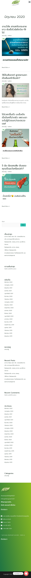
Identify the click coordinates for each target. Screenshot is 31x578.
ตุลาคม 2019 (7, 327)
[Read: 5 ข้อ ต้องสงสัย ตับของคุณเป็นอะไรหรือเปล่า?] (15, 183)
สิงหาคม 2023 (8, 282)
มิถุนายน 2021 (8, 288)
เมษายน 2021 (8, 291)
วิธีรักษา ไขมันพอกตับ (10, 250)
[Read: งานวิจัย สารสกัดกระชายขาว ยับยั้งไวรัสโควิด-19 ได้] (15, 47)
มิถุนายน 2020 (8, 305)
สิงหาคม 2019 (8, 333)
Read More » (6, 67)
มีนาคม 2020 (8, 313)
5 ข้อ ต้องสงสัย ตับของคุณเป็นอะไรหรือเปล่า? (14, 167)
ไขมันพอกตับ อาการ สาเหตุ (11, 247)
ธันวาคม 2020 (8, 296)
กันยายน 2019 (8, 330)
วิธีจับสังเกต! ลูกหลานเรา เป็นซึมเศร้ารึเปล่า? (14, 76)
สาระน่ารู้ (4, 35)
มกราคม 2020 (8, 319)
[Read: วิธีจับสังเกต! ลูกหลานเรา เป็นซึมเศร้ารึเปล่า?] (15, 90)
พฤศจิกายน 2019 (9, 325)
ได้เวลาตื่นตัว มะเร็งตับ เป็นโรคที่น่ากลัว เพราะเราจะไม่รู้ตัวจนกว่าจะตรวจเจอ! (14, 119)
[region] (15, 562)
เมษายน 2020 (8, 310)
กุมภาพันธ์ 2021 (8, 293)
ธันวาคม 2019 (8, 322)
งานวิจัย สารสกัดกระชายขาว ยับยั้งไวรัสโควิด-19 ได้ (14, 29)
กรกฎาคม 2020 (8, 302)
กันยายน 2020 (8, 299)
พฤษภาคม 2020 (9, 308)
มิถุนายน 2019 (8, 336)
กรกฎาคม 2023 (8, 285)
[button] (29, 1)
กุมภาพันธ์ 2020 (8, 316)
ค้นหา (3, 221)
